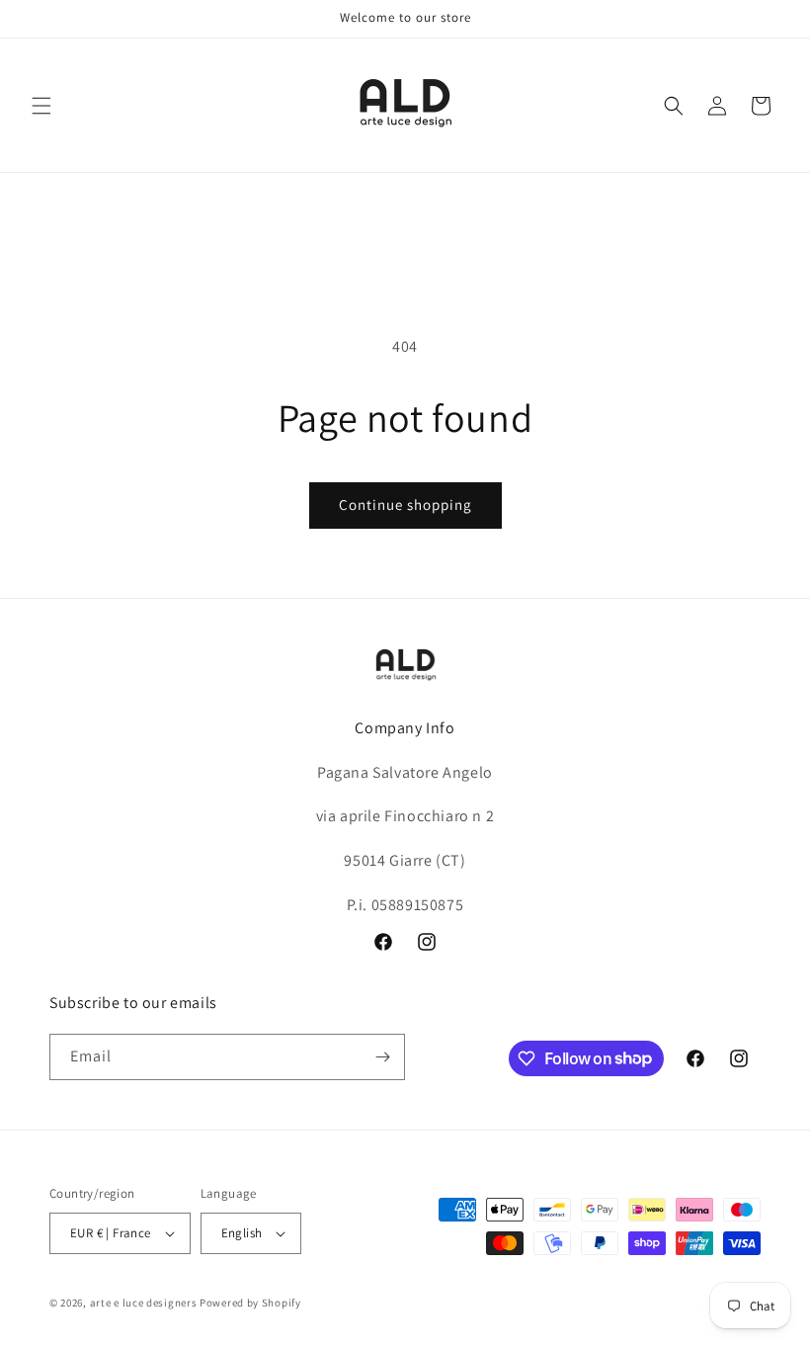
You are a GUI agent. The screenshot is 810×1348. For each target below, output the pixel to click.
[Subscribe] (382, 1057)
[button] (41, 105)
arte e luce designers (144, 1302)
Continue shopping (405, 504)
